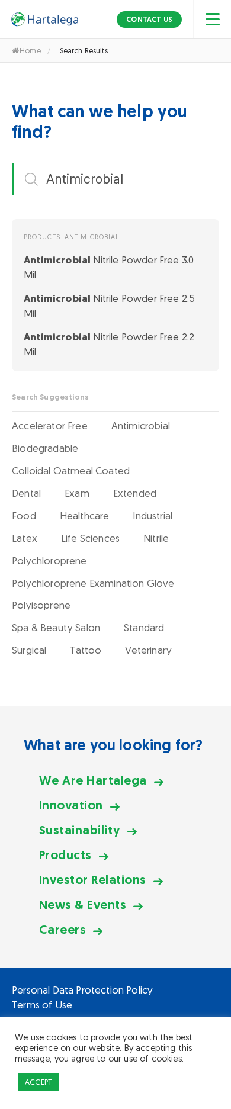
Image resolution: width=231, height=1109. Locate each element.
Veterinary (148, 650)
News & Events (82, 904)
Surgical (29, 650)
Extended (134, 493)
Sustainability (79, 829)
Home (30, 50)
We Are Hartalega (93, 780)
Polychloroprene (49, 561)
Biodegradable (45, 448)
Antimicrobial (140, 426)
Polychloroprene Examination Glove (93, 583)
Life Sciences (90, 538)
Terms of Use (42, 1005)
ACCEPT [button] (38, 1082)
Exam (77, 493)
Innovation (71, 805)
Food (24, 516)
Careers (62, 929)
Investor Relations (92, 879)
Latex (24, 538)
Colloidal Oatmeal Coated (71, 471)
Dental (26, 493)
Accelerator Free (50, 426)
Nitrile (156, 538)
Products (65, 854)
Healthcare (85, 516)
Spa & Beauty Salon (56, 628)
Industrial (152, 516)
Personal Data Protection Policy (82, 990)
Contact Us (149, 19)
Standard (144, 628)
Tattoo (85, 650)
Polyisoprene (41, 605)
